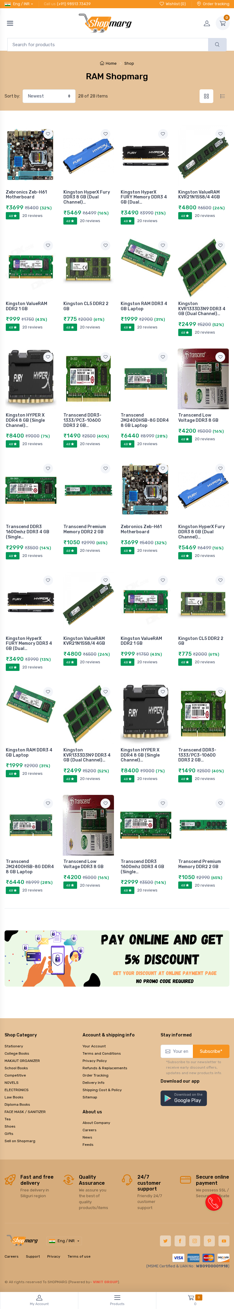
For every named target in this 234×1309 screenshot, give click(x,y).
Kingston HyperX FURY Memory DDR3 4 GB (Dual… (144, 197)
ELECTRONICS (17, 1090)
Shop (129, 63)
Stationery (14, 1046)
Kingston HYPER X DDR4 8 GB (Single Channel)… (25, 420)
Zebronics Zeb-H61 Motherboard (26, 195)
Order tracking (216, 4)
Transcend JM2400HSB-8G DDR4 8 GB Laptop (145, 420)
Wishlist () (176, 4)
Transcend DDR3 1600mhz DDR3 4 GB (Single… (27, 532)
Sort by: (12, 96)
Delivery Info (94, 1083)
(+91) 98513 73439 (74, 4)
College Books (17, 1053)
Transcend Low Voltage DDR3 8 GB (198, 418)
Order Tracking (95, 1075)
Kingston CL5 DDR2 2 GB (85, 306)
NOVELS (12, 1083)
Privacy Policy (95, 1061)
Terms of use (79, 1256)
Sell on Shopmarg (20, 1141)
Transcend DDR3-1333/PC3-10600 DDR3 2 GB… (82, 420)
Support (33, 1256)
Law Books (14, 1097)
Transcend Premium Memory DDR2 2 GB (84, 529)
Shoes (10, 1126)
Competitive (15, 1075)
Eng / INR (21, 4)
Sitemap (90, 1097)
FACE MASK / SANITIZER (25, 1112)
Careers (90, 1130)
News (87, 1137)
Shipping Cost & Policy (102, 1090)
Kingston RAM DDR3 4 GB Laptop (144, 306)
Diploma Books (17, 1104)
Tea (8, 1119)
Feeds (88, 1144)
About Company (96, 1123)
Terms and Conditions (102, 1053)
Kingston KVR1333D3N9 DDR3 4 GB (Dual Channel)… (201, 309)
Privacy (53, 1256)
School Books (16, 1068)
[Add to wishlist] (48, 134)
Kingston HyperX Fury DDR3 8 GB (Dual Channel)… (86, 197)
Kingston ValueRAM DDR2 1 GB (26, 306)
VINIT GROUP (105, 1282)
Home (111, 63)
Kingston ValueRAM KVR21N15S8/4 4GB (199, 195)
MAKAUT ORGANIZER (22, 1061)
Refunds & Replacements (105, 1068)
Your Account (94, 1046)
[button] (184, 1098)
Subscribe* (211, 1051)
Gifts (9, 1134)
